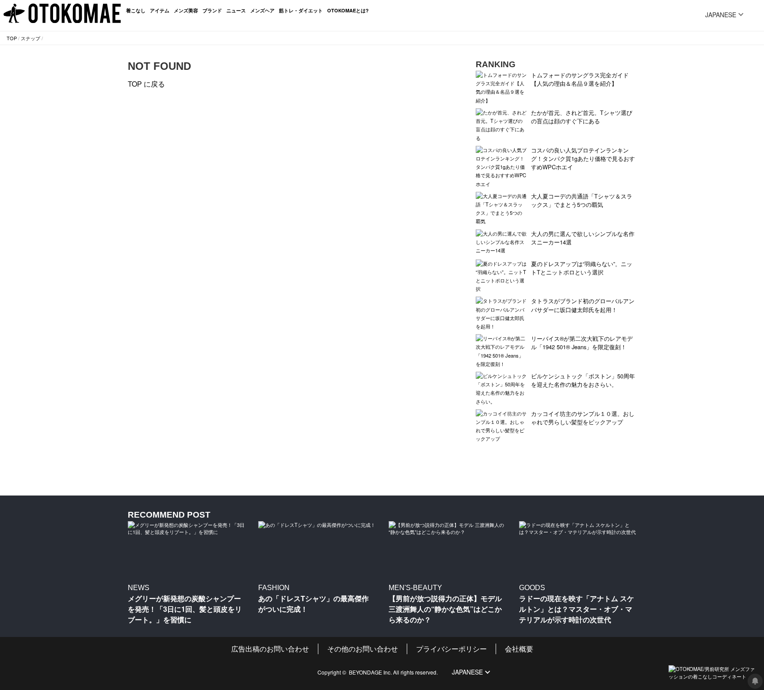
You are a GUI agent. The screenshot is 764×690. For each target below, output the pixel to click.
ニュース (236, 10)
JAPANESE (720, 14)
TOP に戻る (146, 84)
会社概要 (519, 649)
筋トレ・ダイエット (301, 10)
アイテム (159, 10)
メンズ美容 (186, 10)
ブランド (212, 10)
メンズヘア (262, 10)
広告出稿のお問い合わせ (270, 649)
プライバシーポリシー (451, 649)
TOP (12, 38)
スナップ (30, 38)
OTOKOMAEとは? (348, 10)
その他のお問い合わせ (362, 649)
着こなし (135, 10)
